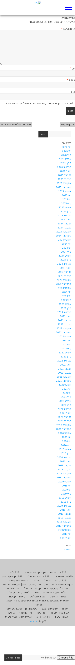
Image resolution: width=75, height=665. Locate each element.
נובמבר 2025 (64, 179)
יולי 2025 (66, 195)
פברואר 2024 (64, 264)
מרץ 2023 (66, 308)
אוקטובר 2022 (64, 328)
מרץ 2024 (65, 259)
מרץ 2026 (65, 163)
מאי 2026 (66, 155)
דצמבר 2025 (64, 175)
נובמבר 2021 (64, 372)
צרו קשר (10, 612)
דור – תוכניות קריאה (19, 580)
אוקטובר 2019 (64, 473)
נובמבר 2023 (64, 276)
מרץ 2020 (65, 453)
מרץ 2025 (66, 211)
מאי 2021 (66, 397)
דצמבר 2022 (64, 320)
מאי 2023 (66, 300)
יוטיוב (36, 592)
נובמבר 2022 (64, 324)
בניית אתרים (34, 621)
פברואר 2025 (64, 215)
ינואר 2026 (65, 171)
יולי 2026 (66, 147)
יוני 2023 (66, 296)
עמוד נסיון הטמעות (59, 612)
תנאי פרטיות (25, 616)
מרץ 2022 (66, 356)
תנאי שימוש (11, 616)
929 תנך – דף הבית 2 (55, 580)
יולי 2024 (66, 243)
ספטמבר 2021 (63, 380)
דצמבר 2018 (64, 513)
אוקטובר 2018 (64, 522)
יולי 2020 (66, 437)
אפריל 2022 (65, 352)
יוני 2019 (66, 489)
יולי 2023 (66, 292)
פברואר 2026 (64, 167)
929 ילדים (14, 572)
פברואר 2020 (64, 457)
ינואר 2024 (65, 268)
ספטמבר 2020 (63, 429)
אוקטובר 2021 (64, 376)
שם (72, 68)
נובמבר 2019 (64, 469)
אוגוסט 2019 (64, 481)
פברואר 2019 (64, 505)
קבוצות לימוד (61, 616)
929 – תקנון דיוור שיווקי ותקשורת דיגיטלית (45, 572)
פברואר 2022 (64, 360)
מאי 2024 (66, 251)
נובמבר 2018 (64, 517)
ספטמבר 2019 (63, 477)
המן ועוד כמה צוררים (62, 584)
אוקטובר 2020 (63, 425)
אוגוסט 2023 (64, 288)
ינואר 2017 (65, 538)
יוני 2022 (66, 344)
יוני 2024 (66, 247)
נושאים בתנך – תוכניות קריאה (22, 608)
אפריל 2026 (64, 159)
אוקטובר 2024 (63, 231)
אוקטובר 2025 (64, 183)
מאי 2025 (66, 203)
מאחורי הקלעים (58, 596)
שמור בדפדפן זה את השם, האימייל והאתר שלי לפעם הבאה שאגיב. (38, 103)
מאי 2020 (66, 445)
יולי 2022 (66, 340)
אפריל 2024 (64, 255)
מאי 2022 (66, 348)
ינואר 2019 (65, 509)
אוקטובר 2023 (64, 280)
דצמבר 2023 (64, 272)
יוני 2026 (66, 151)
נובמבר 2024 (64, 227)
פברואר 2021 (64, 409)
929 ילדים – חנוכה (63, 576)
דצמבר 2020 (64, 417)
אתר (72, 91)
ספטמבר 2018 (63, 526)
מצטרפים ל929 (50, 608)
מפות (65, 608)
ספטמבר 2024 (63, 235)
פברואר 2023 (64, 312)
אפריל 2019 (65, 497)
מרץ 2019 (66, 501)
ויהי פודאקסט (12, 588)
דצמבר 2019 (64, 465)
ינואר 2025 (65, 219)
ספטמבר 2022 (63, 332)
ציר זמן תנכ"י (25, 612)
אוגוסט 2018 (64, 530)
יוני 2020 (66, 441)
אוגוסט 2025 (64, 191)
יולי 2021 (66, 388)
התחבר (67, 549)
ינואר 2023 (65, 316)
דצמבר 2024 (64, 223)
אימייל (71, 80)
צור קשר (41, 612)
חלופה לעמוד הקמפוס (54, 592)
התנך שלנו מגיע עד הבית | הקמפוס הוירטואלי (25, 584)
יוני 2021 (66, 393)
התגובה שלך (68, 29)
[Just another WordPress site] (37, 7)
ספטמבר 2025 (63, 187)
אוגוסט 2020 (64, 433)
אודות (37, 580)
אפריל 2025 (65, 207)
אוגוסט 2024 (64, 239)
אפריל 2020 (64, 449)
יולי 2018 (66, 534)
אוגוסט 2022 (64, 336)
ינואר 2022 (65, 364)
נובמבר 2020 (64, 421)
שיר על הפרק (43, 616)
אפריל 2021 (65, 401)
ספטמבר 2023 (63, 284)
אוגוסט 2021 (64, 384)
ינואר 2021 (65, 413)
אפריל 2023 (65, 304)
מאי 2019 (66, 493)
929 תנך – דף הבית (12, 576)
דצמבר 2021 (64, 368)
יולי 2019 (66, 485)
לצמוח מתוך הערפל (19, 592)
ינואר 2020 (65, 461)
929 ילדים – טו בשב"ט (38, 576)
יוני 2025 (66, 199)
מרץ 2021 (66, 405)
